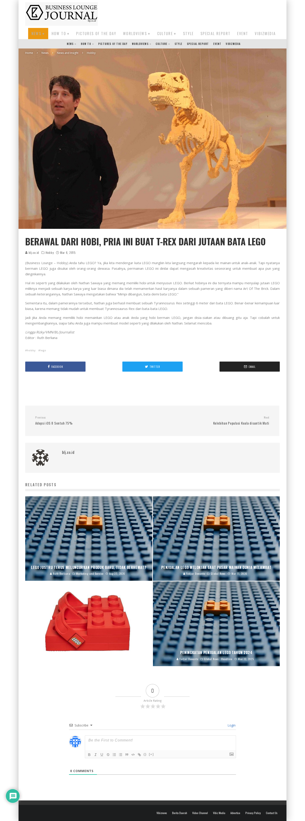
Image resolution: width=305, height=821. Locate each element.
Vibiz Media (219, 813)
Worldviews (135, 33)
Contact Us (272, 813)
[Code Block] (133, 754)
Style (188, 33)
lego (43, 350)
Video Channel (200, 813)
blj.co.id (33, 252)
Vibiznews (162, 813)
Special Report (216, 33)
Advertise (235, 813)
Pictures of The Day (96, 33)
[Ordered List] (114, 754)
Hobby (50, 253)
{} (145, 754)
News (36, 33)
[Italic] (95, 754)
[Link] (139, 754)
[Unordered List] (120, 754)
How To (59, 33)
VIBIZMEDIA (265, 33)
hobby (31, 350)
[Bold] (89, 754)
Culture (165, 33)
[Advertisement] (198, 13)
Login (231, 725)
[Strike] (108, 754)
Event (242, 33)
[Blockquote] (127, 754)
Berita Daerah (179, 813)
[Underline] (102, 754)
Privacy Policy (253, 813)
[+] (151, 754)
